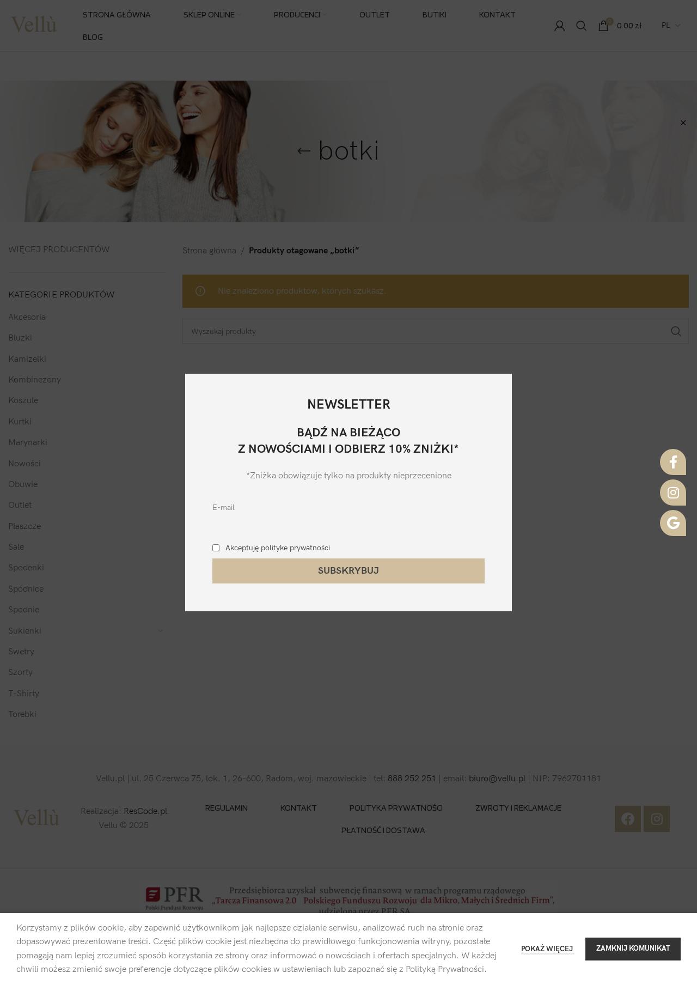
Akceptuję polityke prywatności (277, 547)
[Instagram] (673, 492)
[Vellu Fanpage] (673, 462)
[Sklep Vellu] (673, 523)
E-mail (223, 507)
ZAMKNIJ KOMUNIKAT (633, 948)
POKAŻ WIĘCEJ (547, 949)
